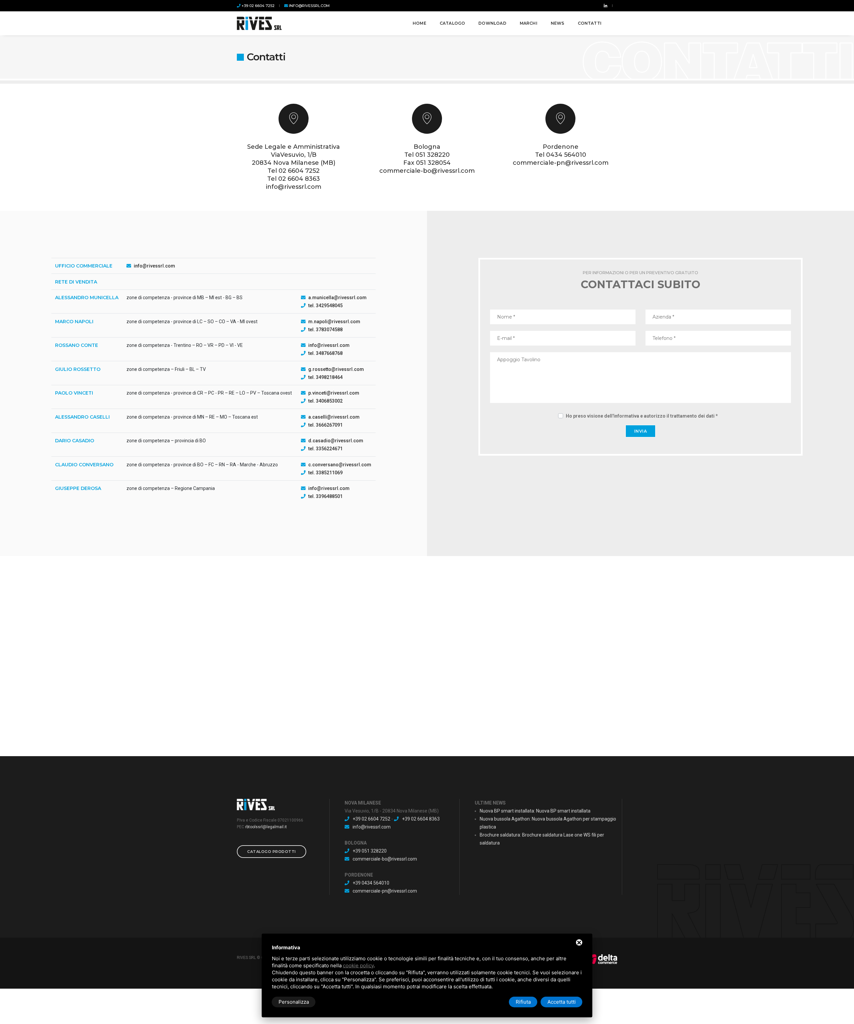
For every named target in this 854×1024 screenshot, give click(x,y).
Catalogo (452, 23)
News (557, 23)
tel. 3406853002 (325, 401)
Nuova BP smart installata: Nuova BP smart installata (535, 811)
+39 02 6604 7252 (258, 5)
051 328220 (432, 154)
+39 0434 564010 (371, 883)
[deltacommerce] (602, 959)
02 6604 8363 (299, 178)
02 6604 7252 (299, 170)
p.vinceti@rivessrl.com (333, 393)
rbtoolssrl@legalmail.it (266, 827)
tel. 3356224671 (325, 448)
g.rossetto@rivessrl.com (336, 369)
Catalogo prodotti (271, 851)
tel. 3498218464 (325, 377)
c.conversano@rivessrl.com (339, 464)
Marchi (528, 23)
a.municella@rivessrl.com (337, 297)
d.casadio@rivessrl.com (335, 440)
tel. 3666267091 (325, 425)
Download (492, 23)
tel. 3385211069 (325, 472)
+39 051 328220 (370, 851)
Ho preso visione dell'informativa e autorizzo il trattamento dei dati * (642, 416)
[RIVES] (259, 23)
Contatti (589, 23)
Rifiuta (523, 1002)
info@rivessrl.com (309, 5)
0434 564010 (566, 154)
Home (419, 23)
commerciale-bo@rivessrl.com (427, 170)
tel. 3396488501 (325, 496)
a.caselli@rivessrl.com (334, 417)
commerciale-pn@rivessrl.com (560, 162)
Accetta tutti (561, 1002)
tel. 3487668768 (325, 353)
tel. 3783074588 (325, 329)
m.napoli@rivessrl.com (334, 321)
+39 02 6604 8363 (421, 819)
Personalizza (294, 1002)
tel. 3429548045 (325, 305)
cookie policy (358, 965)
